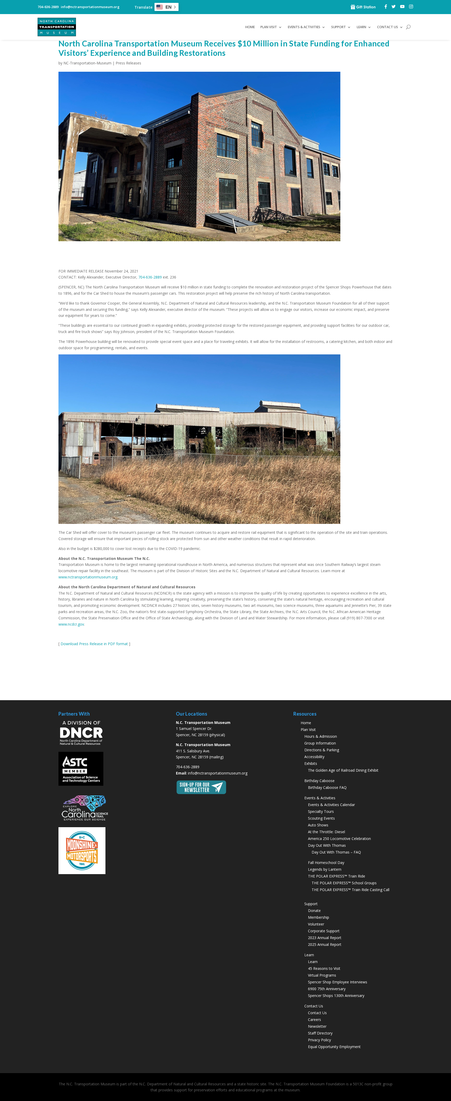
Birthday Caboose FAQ (327, 787)
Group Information (320, 743)
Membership (318, 917)
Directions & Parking (321, 749)
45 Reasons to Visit (324, 968)
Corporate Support (324, 930)
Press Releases (128, 63)
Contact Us (317, 1012)
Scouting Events (321, 818)
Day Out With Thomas (327, 845)
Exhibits (310, 763)
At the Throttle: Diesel (326, 831)
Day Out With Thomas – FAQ (336, 852)
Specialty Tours (321, 811)
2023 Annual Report (324, 937)
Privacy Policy (319, 1039)
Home (250, 27)
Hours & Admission (320, 736)
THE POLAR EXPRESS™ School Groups (344, 882)
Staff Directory (320, 1033)
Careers (314, 1019)
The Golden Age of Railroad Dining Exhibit (343, 770)
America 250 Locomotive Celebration (339, 838)
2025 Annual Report (324, 944)
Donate (314, 910)
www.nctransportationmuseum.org (87, 576)
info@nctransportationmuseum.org (217, 773)
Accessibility (314, 756)
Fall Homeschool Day (326, 862)
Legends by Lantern (324, 869)
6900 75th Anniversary (327, 988)
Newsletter (317, 1026)
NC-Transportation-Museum (87, 63)
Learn (313, 961)
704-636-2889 (150, 277)
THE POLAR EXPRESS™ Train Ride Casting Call (350, 889)
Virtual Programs (322, 975)
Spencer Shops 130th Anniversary (336, 995)
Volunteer (316, 924)
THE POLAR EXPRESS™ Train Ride (336, 876)
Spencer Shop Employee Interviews (337, 981)
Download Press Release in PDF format (94, 643)
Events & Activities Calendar (331, 804)
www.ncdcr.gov (71, 624)
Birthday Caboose (319, 780)
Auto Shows (318, 824)
